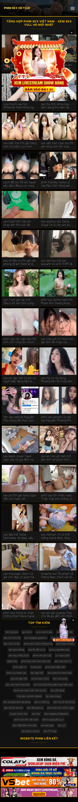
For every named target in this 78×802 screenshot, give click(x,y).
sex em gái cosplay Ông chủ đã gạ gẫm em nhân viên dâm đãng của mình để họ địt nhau (56, 614)
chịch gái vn (19, 667)
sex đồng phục (35, 707)
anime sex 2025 (40, 678)
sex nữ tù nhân (12, 643)
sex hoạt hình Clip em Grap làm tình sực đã (17, 223)
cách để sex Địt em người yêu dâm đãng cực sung (19, 184)
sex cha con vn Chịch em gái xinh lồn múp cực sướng (57, 340)
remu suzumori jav (16, 672)
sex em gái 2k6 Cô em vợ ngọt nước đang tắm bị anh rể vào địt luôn (19, 379)
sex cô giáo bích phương (16, 702)
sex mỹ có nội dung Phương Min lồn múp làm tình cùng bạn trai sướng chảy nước (56, 379)
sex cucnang (60, 678)
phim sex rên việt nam (26, 719)
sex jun (62, 725)
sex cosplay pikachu (35, 637)
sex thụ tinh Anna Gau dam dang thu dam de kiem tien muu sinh (55, 105)
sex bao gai (47, 725)
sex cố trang (57, 690)
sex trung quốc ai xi (53, 719)
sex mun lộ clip (12, 637)
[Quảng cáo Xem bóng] (39, 761)
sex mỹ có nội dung (64, 702)
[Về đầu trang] (69, 797)
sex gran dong (16, 649)
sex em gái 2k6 (19, 678)
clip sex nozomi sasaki (29, 696)
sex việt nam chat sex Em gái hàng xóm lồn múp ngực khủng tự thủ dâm (57, 144)
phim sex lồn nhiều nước (60, 707)
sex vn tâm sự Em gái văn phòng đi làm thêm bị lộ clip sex (19, 262)
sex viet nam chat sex (18, 684)
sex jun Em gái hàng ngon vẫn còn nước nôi (19, 497)
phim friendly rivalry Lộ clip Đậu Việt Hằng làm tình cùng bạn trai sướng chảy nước (56, 184)
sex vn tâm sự (41, 702)
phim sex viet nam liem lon (35, 661)
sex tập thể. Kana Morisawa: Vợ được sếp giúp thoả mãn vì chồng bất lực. (18, 536)
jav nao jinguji (53, 696)
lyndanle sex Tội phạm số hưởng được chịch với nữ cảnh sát (57, 575)
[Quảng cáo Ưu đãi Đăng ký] (39, 771)
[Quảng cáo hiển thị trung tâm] (39, 65)
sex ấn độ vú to (36, 649)
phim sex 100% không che (38, 643)
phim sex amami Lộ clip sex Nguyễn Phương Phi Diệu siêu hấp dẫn (56, 418)
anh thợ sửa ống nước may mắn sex (53, 684)
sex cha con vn (63, 661)
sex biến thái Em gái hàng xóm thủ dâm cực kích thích (19, 144)
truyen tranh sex (19, 713)
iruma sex (36, 667)
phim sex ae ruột (42, 655)
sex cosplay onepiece (56, 713)
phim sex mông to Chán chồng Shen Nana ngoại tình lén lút (18, 614)
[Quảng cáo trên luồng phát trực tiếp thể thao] (39, 792)
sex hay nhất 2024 (19, 655)
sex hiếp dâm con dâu (25, 725)
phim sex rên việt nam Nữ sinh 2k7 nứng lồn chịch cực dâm (19, 340)
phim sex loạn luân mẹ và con (30, 690)
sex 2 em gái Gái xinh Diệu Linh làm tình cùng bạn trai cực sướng (18, 301)
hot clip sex (11, 632)
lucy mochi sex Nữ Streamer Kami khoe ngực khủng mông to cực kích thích (20, 105)
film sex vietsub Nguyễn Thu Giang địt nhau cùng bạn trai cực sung (19, 418)
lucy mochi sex (44, 632)
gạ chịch (27, 632)
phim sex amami (65, 643)
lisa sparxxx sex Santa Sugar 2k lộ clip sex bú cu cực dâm (57, 223)
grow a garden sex (59, 649)
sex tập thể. (37, 672)
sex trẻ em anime (13, 707)
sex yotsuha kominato (60, 672)
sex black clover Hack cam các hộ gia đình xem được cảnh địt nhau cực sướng (19, 458)
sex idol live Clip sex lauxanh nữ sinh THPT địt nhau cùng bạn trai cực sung (57, 262)
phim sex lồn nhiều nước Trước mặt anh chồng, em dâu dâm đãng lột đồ (57, 497)
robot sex (12, 661)
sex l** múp (50, 731)
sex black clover (30, 731)
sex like (36, 713)
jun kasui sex (62, 655)
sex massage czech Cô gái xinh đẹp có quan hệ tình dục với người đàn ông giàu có (20, 575)
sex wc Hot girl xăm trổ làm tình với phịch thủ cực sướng (57, 458)
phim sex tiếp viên (55, 667)
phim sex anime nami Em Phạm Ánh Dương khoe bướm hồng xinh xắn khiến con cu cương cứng (57, 301)
